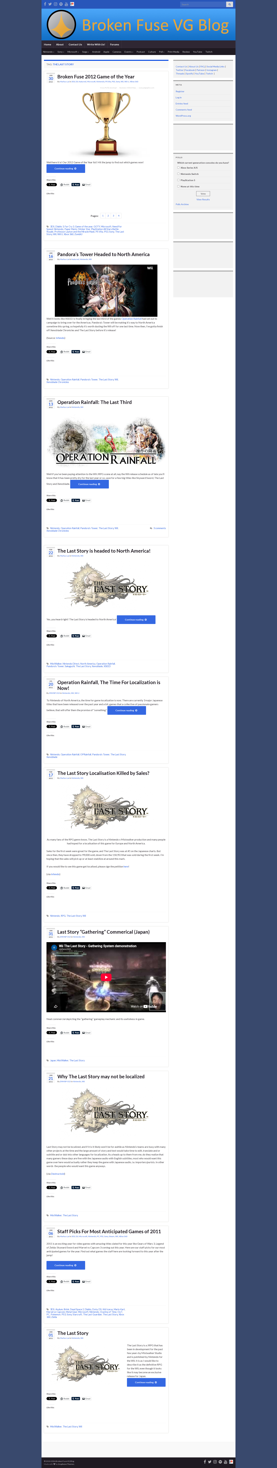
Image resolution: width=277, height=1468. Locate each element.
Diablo (88, 1309)
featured (82, 81)
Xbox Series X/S (189, 167)
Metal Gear (71, 1312)
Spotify (189, 73)
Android (96, 51)
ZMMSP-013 (54, 693)
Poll (161, 51)
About (60, 44)
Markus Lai (64, 81)
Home (47, 44)
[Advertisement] (186, 137)
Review (186, 51)
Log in (179, 97)
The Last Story (106, 379)
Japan (53, 1060)
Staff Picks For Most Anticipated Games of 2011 (109, 1231)
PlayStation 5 (188, 180)
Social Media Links (216, 66)
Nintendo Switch (190, 174)
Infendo (60, 337)
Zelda (54, 1317)
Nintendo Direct (71, 663)
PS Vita (108, 81)
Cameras (117, 51)
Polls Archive (182, 204)
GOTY (97, 226)
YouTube (197, 51)
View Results (203, 199)
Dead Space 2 (77, 1309)
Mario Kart (119, 1309)
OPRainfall (85, 754)
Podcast (141, 51)
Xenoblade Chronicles (57, 382)
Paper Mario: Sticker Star (77, 229)
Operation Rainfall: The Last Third (94, 402)
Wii (122, 81)
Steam (111, 1236)
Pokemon (56, 1314)
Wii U (126, 81)
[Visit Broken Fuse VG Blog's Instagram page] (55, 3)
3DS (73, 81)
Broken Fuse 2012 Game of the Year (95, 76)
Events (128, 51)
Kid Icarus (108, 1309)
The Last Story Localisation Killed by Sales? (103, 773)
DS (77, 81)
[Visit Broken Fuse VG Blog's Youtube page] (66, 3)
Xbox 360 (68, 234)
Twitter (179, 70)
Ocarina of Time (108, 1312)
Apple (106, 51)
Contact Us (75, 44)
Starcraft (77, 1314)
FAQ (202, 66)
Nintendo (48, 51)
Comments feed (184, 109)
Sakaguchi (70, 666)
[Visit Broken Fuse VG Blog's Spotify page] (61, 3)
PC (98, 1236)
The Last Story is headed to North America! (104, 551)
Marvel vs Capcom (55, 1312)
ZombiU (78, 234)
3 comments (159, 528)
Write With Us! (96, 44)
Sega (85, 51)
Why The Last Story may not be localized (101, 1076)
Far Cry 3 (69, 226)
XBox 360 (134, 81)
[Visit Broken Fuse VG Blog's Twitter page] (50, 3)
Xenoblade (97, 666)
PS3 (113, 81)
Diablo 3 (59, 226)
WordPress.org (183, 115)
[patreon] (72, 3)
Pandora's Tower (89, 379)
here (126, 866)
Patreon (200, 70)
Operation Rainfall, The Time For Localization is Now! (108, 685)
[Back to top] (270, 1461)
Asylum (59, 1309)
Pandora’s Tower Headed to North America (103, 254)
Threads (180, 73)
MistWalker (56, 663)
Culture (152, 51)
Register (180, 91)
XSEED (107, 666)
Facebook (190, 70)
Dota (95, 1309)
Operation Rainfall (132, 318)
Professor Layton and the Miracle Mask (74, 231)
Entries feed (182, 103)
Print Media (173, 51)
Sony (60, 51)
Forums (114, 44)
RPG (63, 915)
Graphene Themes (66, 1464)
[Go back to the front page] (138, 24)
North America (87, 663)
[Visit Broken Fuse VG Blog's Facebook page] (45, 3)
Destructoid (57, 1173)
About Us (194, 66)
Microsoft (72, 51)
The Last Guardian (92, 1314)
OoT (120, 1312)
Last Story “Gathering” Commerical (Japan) (103, 932)
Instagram (211, 70)
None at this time (190, 186)
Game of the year (84, 226)
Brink (66, 1309)
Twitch (208, 51)
